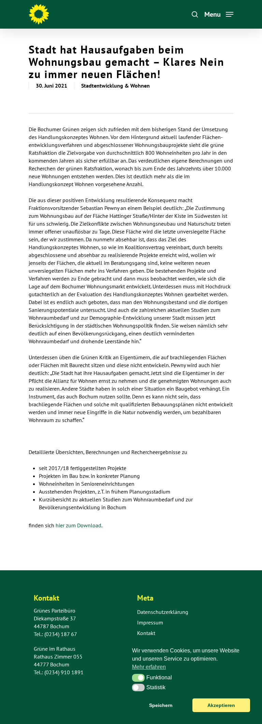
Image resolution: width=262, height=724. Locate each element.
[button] (138, 677)
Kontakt (146, 633)
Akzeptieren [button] (221, 705)
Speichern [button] (161, 705)
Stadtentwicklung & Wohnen (115, 85)
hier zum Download (77, 525)
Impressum (150, 622)
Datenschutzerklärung (162, 611)
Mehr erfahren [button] (149, 667)
